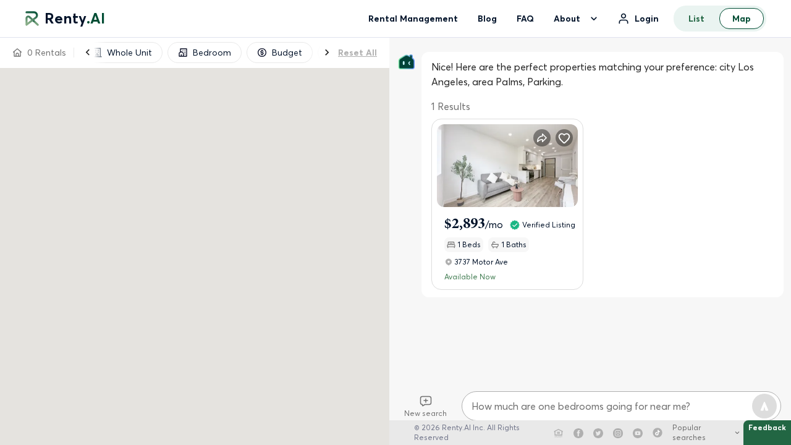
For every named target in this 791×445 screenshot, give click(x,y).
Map (741, 18)
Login (647, 18)
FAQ (525, 18)
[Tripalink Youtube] (638, 432)
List (696, 18)
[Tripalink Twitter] (598, 432)
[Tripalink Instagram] (618, 432)
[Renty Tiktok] (657, 433)
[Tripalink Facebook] (578, 432)
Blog (487, 18)
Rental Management (413, 18)
